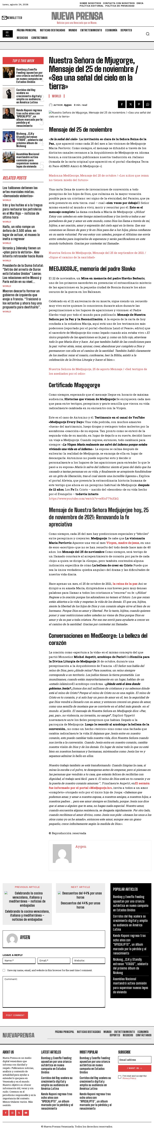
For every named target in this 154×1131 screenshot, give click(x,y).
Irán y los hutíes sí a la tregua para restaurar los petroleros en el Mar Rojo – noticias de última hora (22, 211)
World (7, 200)
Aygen (68, 105)
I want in (133, 1068)
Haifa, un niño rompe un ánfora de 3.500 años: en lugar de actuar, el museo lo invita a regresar (21, 233)
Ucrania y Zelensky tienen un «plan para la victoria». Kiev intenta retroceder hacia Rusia (23, 252)
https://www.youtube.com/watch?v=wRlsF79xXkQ (84, 498)
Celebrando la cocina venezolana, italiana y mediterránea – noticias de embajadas (27, 915)
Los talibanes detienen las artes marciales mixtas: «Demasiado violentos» (20, 192)
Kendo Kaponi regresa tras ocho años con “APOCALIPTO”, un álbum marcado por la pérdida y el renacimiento (29, 117)
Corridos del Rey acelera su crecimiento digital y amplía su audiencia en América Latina (29, 96)
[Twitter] (130, 104)
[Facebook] (121, 104)
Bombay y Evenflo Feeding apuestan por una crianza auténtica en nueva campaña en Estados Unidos (29, 75)
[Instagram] (12, 1113)
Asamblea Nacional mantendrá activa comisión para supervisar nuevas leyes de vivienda (27, 160)
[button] (147, 34)
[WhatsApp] (147, 104)
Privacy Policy (129, 1078)
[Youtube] (26, 1113)
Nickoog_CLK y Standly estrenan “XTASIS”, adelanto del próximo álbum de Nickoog (29, 140)
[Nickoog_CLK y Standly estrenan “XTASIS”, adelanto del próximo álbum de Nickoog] (9, 136)
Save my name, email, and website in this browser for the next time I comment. (49, 970)
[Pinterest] (139, 104)
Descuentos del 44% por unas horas (80, 905)
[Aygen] (51, 105)
